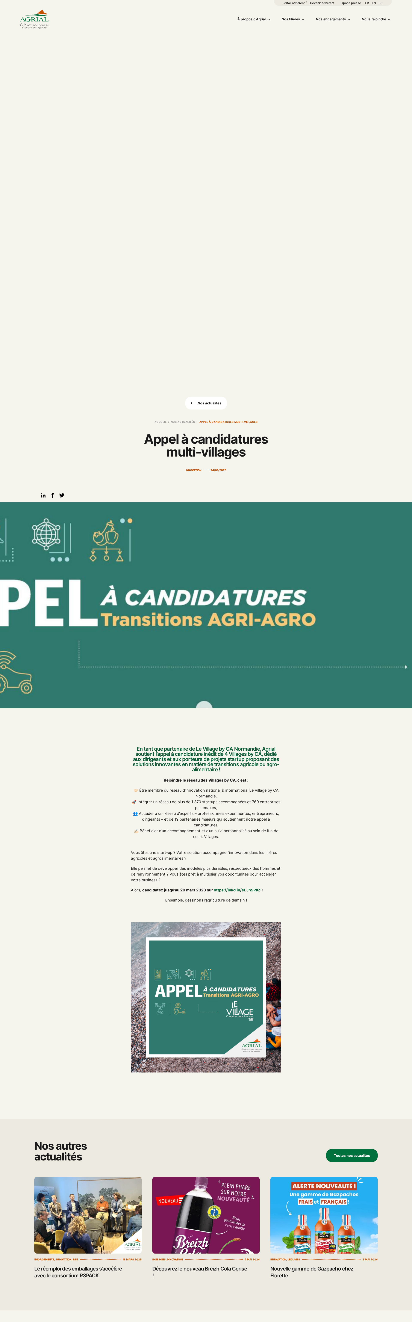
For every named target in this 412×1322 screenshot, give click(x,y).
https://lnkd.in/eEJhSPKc (237, 890)
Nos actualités (183, 422)
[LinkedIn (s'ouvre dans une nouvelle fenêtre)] (43, 496)
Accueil (160, 422)
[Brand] (34, 19)
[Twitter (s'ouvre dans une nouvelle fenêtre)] (61, 497)
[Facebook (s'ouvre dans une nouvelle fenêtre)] (52, 497)
